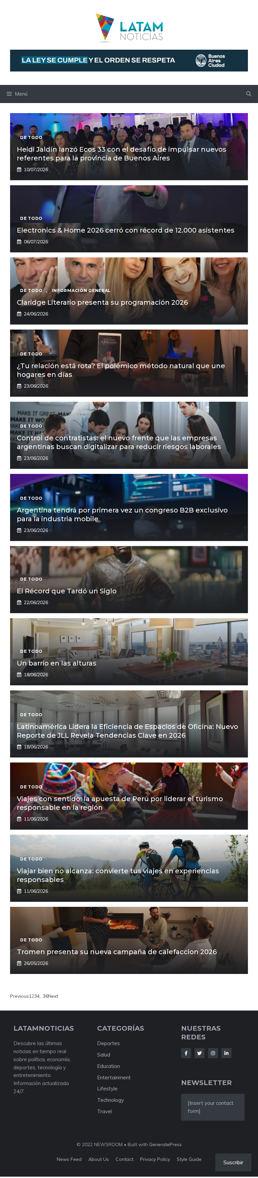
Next (53, 996)
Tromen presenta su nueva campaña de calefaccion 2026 (117, 952)
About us (98, 1159)
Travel (104, 1111)
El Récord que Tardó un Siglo (67, 591)
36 (45, 996)
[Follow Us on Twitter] (200, 1053)
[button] (249, 94)
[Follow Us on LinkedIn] (226, 1053)
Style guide (189, 1159)
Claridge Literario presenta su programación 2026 (102, 302)
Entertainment (114, 1077)
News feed (69, 1159)
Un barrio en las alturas (56, 663)
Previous (19, 996)
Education (108, 1066)
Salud (103, 1054)
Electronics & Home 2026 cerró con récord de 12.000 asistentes (125, 230)
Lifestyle (107, 1088)
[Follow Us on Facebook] (186, 1053)
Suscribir (233, 1162)
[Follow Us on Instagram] (213, 1053)
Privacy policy (155, 1159)
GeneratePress (165, 1144)
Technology (110, 1100)
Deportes (108, 1043)
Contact (124, 1159)
